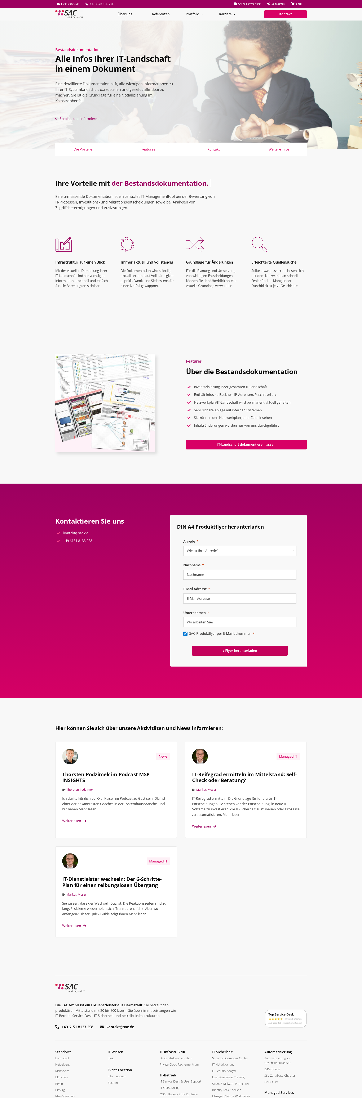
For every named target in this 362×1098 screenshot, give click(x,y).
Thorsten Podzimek (79, 790)
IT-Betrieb (168, 1075)
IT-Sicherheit (222, 1052)
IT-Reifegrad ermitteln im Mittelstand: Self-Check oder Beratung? (244, 777)
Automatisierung (278, 1052)
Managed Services (279, 1092)
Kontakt (213, 149)
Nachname (192, 565)
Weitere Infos (279, 149)
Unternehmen (194, 612)
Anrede (189, 541)
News (163, 756)
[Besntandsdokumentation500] (105, 356)
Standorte (63, 1052)
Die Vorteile (83, 149)
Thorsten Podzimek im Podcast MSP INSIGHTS (106, 777)
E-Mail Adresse (195, 589)
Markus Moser (206, 790)
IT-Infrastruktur (172, 1052)
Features (148, 149)
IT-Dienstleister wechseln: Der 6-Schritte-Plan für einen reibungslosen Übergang (112, 881)
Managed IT (288, 756)
